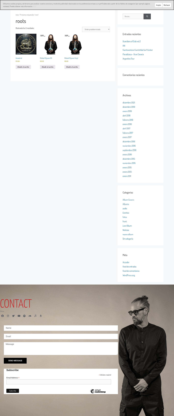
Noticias (126, 230)
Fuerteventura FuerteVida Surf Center (138, 50)
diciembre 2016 (129, 141)
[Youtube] (18, 315)
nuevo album (128, 234)
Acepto (158, 5)
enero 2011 (127, 176)
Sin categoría (128, 238)
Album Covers (128, 199)
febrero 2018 (128, 119)
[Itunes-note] (35, 315)
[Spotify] (24, 315)
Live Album (127, 225)
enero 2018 (127, 124)
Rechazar (167, 5)
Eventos (126, 212)
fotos (125, 217)
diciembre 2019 (129, 106)
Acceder (126, 262)
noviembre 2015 (129, 163)
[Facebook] (2, 315)
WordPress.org (129, 275)
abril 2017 (126, 128)
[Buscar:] (133, 16)
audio (125, 208)
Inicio (17, 15)
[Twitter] (13, 315)
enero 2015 (127, 167)
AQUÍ (34, 6)
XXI (124, 45)
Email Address (12, 378)
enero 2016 (127, 154)
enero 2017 (127, 137)
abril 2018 (126, 115)
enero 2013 (127, 171)
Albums (126, 204)
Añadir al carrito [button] (23, 67)
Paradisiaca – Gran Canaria (133, 54)
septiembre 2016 (129, 150)
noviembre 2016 (129, 145)
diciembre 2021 (129, 102)
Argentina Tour (129, 58)
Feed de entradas (129, 266)
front (125, 221)
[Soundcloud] (29, 315)
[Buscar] (147, 16)
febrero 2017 (128, 132)
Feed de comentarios (131, 271)
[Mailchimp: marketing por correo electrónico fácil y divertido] (98, 393)
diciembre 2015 (129, 158)
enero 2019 (127, 111)
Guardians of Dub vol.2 (132, 41)
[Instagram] (7, 315)
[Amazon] (40, 315)
